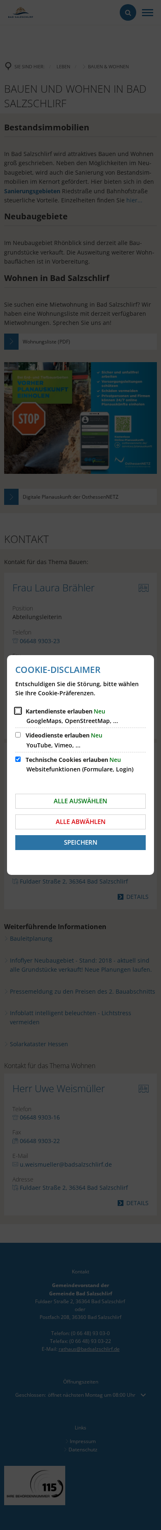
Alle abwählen (81, 821)
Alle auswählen (80, 801)
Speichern (80, 842)
